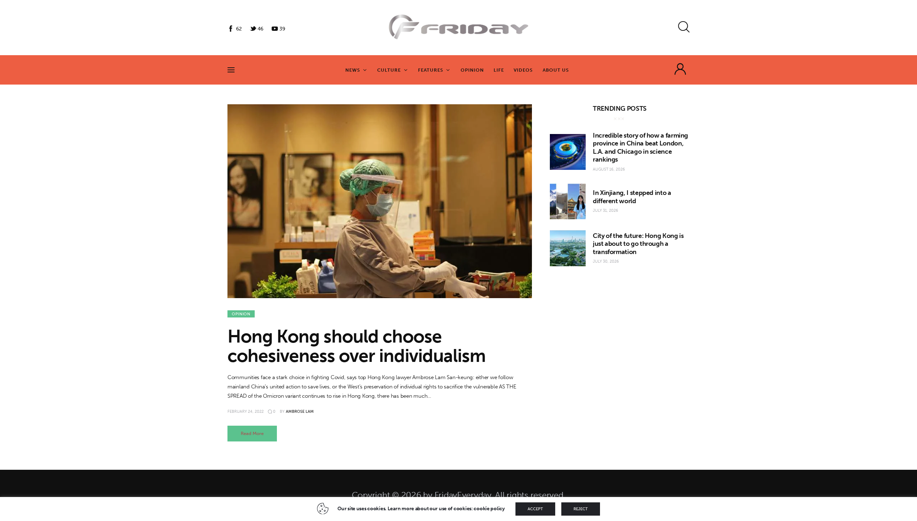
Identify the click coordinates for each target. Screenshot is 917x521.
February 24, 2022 (245, 411)
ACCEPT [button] (535, 509)
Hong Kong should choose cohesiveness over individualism (356, 346)
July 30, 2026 (606, 261)
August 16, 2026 (609, 169)
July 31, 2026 (605, 210)
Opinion (241, 314)
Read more (252, 433)
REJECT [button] (580, 509)
